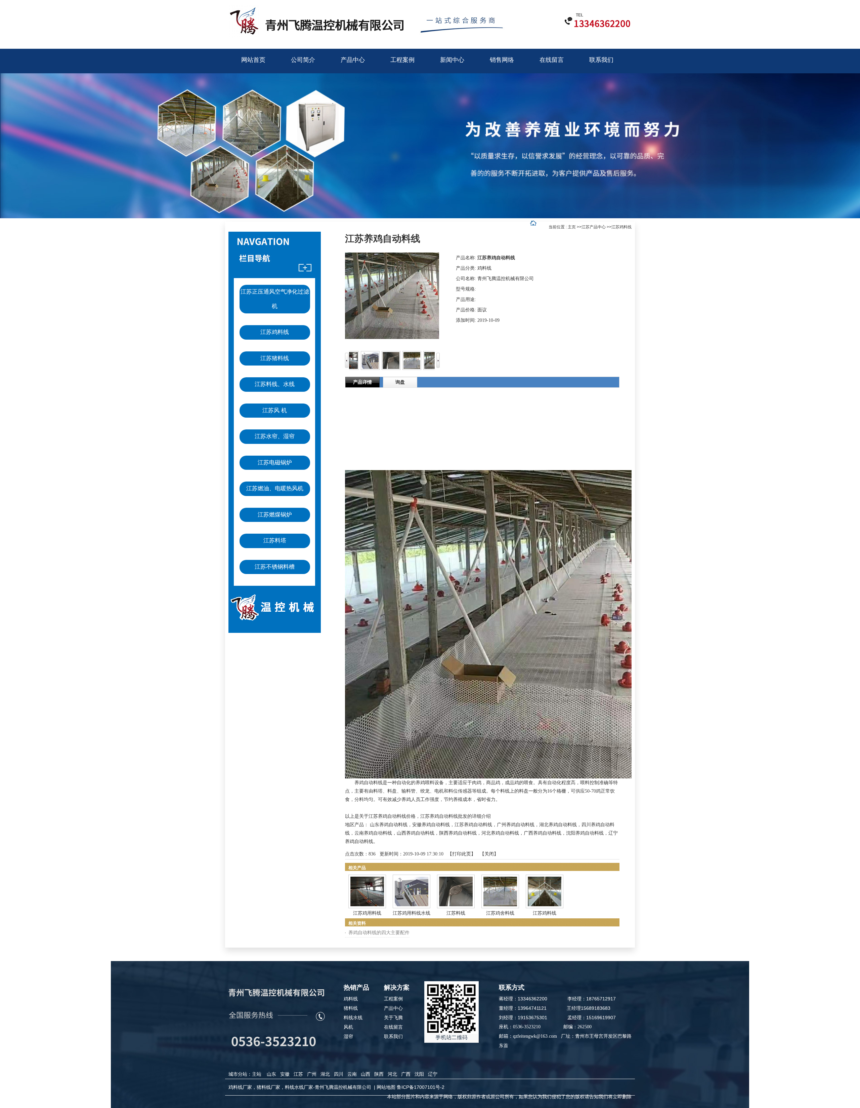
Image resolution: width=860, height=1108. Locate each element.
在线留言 (393, 1027)
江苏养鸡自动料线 (473, 824)
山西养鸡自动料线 (415, 833)
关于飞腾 (393, 1017)
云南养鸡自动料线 (373, 833)
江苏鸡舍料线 (500, 913)
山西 (365, 1074)
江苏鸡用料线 (367, 913)
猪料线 (351, 1008)
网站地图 (386, 1087)
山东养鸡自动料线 (388, 824)
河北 (392, 1074)
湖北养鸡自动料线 (558, 824)
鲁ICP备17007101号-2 (420, 1087)
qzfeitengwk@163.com (535, 1036)
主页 (572, 227)
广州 (311, 1074)
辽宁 (432, 1074)
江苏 (298, 1074)
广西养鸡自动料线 (542, 833)
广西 (406, 1074)
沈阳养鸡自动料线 (585, 833)
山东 (271, 1074)
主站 (256, 1074)
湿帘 (348, 1036)
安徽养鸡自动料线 (431, 824)
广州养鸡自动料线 (515, 824)
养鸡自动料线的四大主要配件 (379, 932)
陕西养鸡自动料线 (458, 833)
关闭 (489, 853)
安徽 (285, 1074)
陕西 (379, 1074)
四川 (338, 1074)
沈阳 (419, 1074)
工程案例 (393, 998)
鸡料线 (351, 998)
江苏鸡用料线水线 (411, 913)
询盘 (400, 382)
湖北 (325, 1074)
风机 (348, 1027)
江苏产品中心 (594, 227)
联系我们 (393, 1036)
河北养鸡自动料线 (500, 833)
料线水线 (353, 1017)
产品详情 (362, 382)
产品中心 (393, 1008)
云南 (352, 1074)
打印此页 (461, 853)
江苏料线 (455, 913)
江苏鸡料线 (621, 227)
